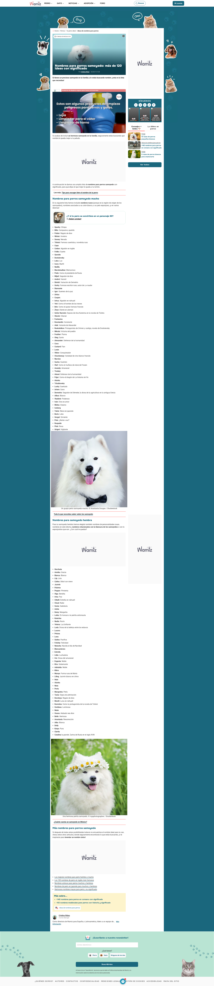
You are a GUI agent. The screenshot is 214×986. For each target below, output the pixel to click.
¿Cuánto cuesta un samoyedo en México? (70, 822)
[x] (140, 105)
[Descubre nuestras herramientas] (123, 981)
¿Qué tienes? (107, 951)
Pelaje (143, 134)
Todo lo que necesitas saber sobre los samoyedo (73, 514)
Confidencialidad (89, 981)
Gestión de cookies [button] (134, 981)
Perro (95, 955)
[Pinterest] (153, 105)
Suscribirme (107, 964)
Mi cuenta (178, 3)
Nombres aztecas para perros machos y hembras (74, 883)
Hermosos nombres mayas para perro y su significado (76, 889)
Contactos (72, 981)
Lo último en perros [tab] (153, 127)
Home (57, 31)
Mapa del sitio (171, 981)
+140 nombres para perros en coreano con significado (79, 899)
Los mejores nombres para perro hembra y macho (74, 877)
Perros (62, 31)
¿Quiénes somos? (44, 981)
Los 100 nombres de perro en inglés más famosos (74, 880)
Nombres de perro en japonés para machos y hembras (76, 886)
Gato (105, 955)
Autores (59, 981)
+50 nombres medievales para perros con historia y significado (83, 903)
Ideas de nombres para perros (88, 31)
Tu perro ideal (71, 31)
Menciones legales (111, 981)
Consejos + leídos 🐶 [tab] (136, 127)
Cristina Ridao (85, 72)
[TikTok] (149, 105)
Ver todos (144, 164)
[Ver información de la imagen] (123, 36)
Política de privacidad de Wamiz (119, 970)
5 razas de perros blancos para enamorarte (151, 155)
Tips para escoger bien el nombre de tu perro (80, 193)
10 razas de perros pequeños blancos (148, 138)
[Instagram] (145, 105)
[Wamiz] (35, 3)
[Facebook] (136, 105)
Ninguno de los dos (118, 955)
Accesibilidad (154, 981)
